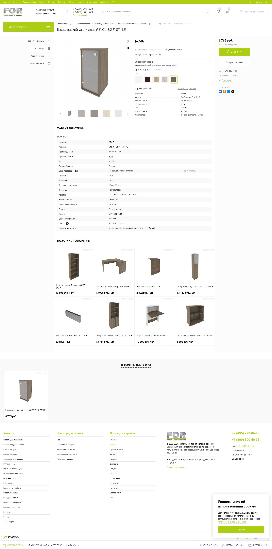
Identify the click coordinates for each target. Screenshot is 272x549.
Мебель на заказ (10, 493)
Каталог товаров (17, 27)
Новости (50, 2)
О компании (92, 2)
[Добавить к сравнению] (127, 47)
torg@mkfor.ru (247, 446)
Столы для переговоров (13, 459)
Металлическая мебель (13, 473)
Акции (41, 2)
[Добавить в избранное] (127, 41)
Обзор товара (38, 48)
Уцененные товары (65, 459)
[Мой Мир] (228, 91)
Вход (251, 2)
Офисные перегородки (12, 469)
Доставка (61, 2)
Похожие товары (37, 63)
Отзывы (80, 2)
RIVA (183, 104)
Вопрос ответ (115, 493)
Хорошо (241, 530)
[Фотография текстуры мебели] (67, 223)
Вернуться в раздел (36, 41)
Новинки (60, 440)
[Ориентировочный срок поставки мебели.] (76, 171)
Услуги (71, 2)
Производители (29, 2)
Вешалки (7, 512)
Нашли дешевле (229, 71)
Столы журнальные (11, 507)
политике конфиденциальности (232, 522)
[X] (232, 91)
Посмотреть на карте (176, 467)
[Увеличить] (94, 71)
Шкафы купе (8, 483)
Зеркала (6, 517)
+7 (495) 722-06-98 (36, 545)
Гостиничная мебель (12, 488)
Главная (6, 2)
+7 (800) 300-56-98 (53, 545)
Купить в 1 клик (236, 62)
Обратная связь (15, 545)
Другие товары (190, 171)
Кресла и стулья (10, 449)
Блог (112, 498)
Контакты (104, 2)
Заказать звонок (80, 15)
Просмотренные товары (136, 365)
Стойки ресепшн (10, 454)
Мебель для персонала (13, 440)
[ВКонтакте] (220, 91)
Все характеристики (187, 88)
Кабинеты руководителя (13, 445)
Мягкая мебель (9, 464)
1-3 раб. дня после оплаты (192, 115)
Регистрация (261, 2)
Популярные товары (65, 445)
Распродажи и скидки (66, 449)
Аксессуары (8, 522)
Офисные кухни (9, 478)
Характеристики (37, 56)
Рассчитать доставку (232, 75)
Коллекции (114, 488)
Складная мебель (10, 498)
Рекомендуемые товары (67, 454)
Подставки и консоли (12, 502)
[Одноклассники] (224, 91)
